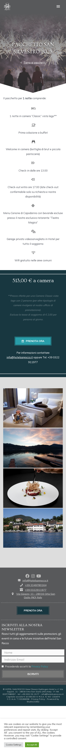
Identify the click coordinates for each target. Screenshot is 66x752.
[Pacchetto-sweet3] (33, 408)
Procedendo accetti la (26, 666)
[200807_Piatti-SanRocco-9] (33, 488)
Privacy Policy (39, 666)
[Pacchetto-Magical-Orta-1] (33, 448)
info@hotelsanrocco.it (20, 357)
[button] (33, 63)
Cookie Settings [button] (13, 744)
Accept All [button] (32, 744)
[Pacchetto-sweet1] (33, 528)
